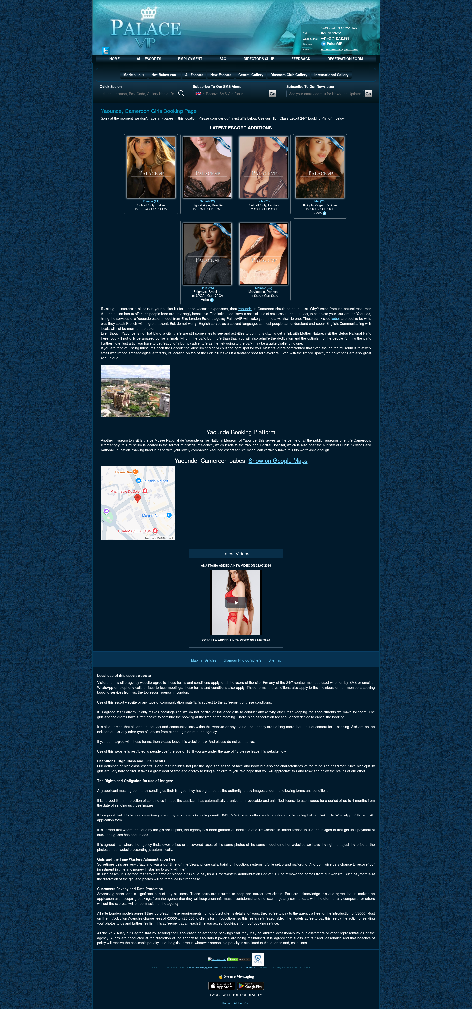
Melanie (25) (263, 288)
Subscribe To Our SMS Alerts (217, 86)
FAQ (222, 58)
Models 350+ (134, 74)
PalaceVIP (334, 43)
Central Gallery (250, 74)
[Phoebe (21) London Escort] (151, 167)
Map (194, 660)
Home (226, 1003)
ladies (335, 318)
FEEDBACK (300, 58)
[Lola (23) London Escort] (264, 167)
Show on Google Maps (278, 460)
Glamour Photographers (242, 660)
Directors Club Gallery (288, 74)
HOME (114, 58)
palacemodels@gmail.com (339, 49)
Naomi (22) (207, 201)
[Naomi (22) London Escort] (207, 167)
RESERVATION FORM (345, 58)
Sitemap (274, 660)
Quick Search (111, 86)
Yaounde (245, 308)
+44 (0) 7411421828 (335, 38)
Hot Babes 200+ (165, 74)
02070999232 (247, 967)
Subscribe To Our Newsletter (310, 86)
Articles (211, 660)
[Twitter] (106, 50)
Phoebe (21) (151, 201)
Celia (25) (207, 288)
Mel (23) (319, 201)
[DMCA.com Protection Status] (238, 959)
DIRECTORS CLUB (259, 58)
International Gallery (331, 74)
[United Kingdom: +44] (198, 93)
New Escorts (220, 74)
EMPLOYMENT (190, 58)
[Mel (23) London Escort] (320, 167)
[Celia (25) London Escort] (207, 254)
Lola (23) (264, 201)
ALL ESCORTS (149, 58)
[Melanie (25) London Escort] (264, 254)
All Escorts (194, 74)
